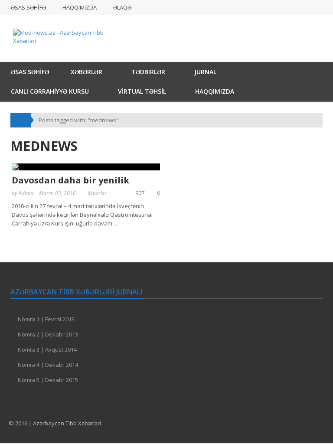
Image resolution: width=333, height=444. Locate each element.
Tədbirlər (148, 72)
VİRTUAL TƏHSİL (142, 91)
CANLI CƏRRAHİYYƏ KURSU (50, 91)
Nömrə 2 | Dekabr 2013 (48, 334)
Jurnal (205, 72)
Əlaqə (122, 7)
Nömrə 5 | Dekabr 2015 (48, 380)
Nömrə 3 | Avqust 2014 (47, 349)
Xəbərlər (86, 72)
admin (26, 193)
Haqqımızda (79, 7)
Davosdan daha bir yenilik (70, 180)
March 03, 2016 (57, 193)
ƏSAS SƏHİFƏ (28, 7)
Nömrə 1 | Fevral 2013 (46, 319)
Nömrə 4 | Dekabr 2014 (48, 365)
